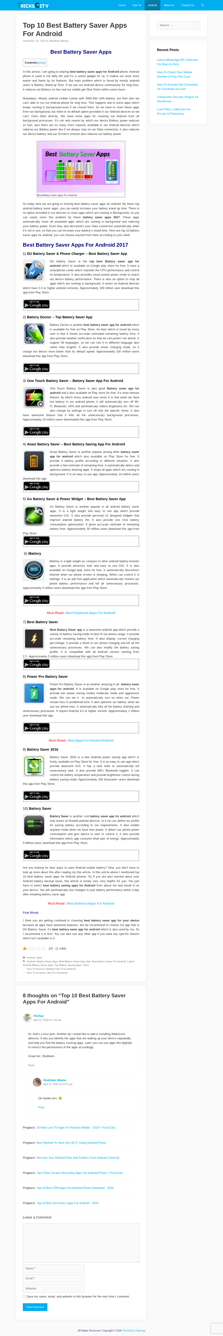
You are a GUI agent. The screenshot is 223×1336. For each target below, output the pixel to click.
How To (137, 5)
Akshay (38, 1016)
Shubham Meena (54, 1080)
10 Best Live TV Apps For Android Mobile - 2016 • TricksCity (76, 1127)
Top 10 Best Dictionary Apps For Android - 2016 (67, 1203)
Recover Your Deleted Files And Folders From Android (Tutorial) (78, 1157)
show (41, 62)
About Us (169, 5)
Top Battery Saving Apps (68, 965)
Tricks (86, 965)
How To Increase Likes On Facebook (47, 972)
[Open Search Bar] (202, 5)
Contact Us (187, 5)
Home (122, 5)
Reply (31, 1065)
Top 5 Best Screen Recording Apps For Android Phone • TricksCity (80, 1173)
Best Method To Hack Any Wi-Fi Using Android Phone (71, 1142)
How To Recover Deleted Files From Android (51, 968)
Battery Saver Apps (47, 961)
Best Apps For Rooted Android (90, 740)
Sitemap (140, 1330)
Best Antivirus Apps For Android (90, 903)
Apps (39, 957)
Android (152, 5)
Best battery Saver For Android (109, 961)
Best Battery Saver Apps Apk (75, 961)
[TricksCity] (34, 5)
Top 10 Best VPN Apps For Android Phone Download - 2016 (75, 1188)
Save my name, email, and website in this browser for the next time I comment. (78, 1296)
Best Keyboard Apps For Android (90, 613)
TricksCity (128, 1330)
